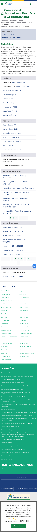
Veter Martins (24, 343)
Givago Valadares (6, 350)
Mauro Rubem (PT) (9, 125)
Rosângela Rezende (26, 333)
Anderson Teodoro (6, 300)
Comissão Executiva (7, 459)
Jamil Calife (23, 294)
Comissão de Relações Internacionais (12, 439)
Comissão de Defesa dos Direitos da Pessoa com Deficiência (16, 393)
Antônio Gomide (6, 307)
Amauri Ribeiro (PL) (19, 82)
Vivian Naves (23, 350)
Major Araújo (23, 320)
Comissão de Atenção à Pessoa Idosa (12, 382)
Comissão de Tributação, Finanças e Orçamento (15, 452)
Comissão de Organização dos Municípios (14, 429)
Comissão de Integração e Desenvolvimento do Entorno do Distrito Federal (18, 419)
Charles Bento (5, 320)
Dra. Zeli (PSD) (8, 145)
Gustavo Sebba (5, 356)
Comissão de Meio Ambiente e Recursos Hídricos (16, 423)
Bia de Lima (4, 310)
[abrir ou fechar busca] (35, 3)
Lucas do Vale (24, 317)
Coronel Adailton (6, 327)
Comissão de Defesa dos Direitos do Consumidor (16, 397)
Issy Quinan (23, 291)
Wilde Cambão (24, 356)
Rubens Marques (25, 336)
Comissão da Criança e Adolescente (12, 373)
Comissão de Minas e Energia (10, 426)
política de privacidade (15, 519)
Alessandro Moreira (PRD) (12, 149)
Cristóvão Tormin (6, 333)
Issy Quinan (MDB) (9, 115)
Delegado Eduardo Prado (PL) (13, 133)
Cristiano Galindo (6, 330)
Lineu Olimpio (24, 310)
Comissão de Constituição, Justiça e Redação (15, 386)
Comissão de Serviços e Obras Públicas (13, 449)
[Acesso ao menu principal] (2, 4)
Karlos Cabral (23, 304)
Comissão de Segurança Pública (11, 446)
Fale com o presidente (7, 488)
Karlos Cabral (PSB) (23, 86)
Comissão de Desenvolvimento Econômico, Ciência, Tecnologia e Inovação (17, 400)
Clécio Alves (4, 323)
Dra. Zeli (3, 340)
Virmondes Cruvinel (25, 346)
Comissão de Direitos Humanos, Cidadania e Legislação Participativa (18, 405)
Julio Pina (22, 300)
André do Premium (7, 304)
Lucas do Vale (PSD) (10, 107)
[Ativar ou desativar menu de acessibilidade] (31, 3)
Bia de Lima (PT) (8, 103)
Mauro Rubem (24, 323)
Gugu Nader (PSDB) (10, 111)
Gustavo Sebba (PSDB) (11, 129)
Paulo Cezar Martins (26, 327)
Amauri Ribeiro (5, 294)
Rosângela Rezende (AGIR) (12, 141)
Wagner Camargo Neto (27, 353)
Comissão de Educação (8, 409)
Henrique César (6, 359)
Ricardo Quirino (24, 330)
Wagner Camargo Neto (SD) (13, 137)
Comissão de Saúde (7, 442)
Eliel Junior (4, 346)
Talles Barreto (24, 340)
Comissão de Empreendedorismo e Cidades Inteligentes (18, 412)
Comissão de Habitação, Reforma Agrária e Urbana (16, 415)
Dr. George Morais (6, 343)
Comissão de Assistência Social (10, 379)
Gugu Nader (5, 353)
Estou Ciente (18, 526)
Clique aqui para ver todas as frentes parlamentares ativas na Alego (16, 469)
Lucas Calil (23, 314)
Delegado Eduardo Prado (9, 336)
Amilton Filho (5, 297)
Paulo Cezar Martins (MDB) (12, 91)
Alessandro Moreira (7, 291)
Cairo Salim (4, 317)
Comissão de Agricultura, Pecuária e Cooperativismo (17, 376)
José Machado (24, 297)
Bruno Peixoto (5, 314)
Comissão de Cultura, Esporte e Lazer (12, 389)
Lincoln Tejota (24, 307)
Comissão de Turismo (7, 455)
